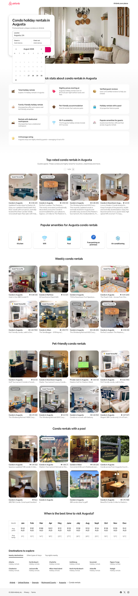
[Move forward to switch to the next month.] (41, 49)
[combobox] (31, 35)
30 (41, 76)
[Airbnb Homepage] (14, 3)
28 (33, 76)
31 (16, 80)
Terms (33, 592)
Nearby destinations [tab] (16, 555)
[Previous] (65, 169)
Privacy (26, 592)
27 (29, 76)
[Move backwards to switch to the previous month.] (16, 49)
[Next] (73, 169)
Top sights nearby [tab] (51, 555)
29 (37, 76)
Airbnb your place (121, 3)
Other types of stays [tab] (34, 555)
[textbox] (22, 43)
